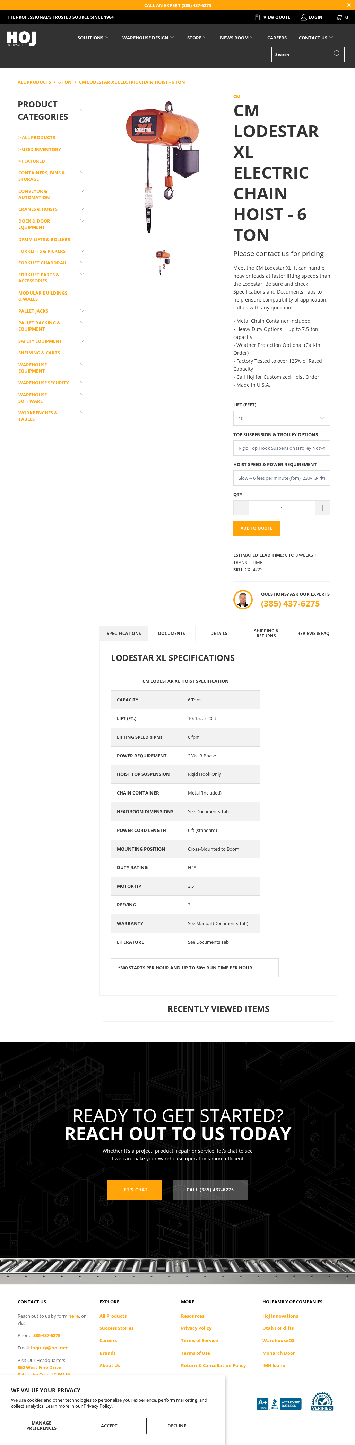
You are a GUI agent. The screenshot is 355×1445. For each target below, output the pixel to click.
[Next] (219, 165)
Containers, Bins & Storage (41, 176)
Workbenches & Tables (38, 416)
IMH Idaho (273, 1365)
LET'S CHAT (134, 1190)
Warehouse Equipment (32, 367)
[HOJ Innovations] (32, 38)
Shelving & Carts (39, 353)
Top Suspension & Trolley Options (275, 434)
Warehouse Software (32, 398)
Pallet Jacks (33, 311)
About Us (109, 1365)
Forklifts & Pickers (42, 251)
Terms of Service (199, 1340)
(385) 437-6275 (290, 603)
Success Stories (116, 1328)
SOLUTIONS (91, 38)
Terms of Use (195, 1353)
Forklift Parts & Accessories (38, 277)
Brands (107, 1353)
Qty (237, 494)
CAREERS (277, 38)
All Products (113, 1316)
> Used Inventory (39, 149)
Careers (108, 1340)
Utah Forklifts (278, 1328)
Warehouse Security (43, 382)
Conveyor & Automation (34, 194)
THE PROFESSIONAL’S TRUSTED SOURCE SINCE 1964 (60, 17)
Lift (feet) (244, 405)
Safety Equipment (40, 341)
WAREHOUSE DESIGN (146, 38)
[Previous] (106, 165)
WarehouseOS (278, 1340)
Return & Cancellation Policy (213, 1365)
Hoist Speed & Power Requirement (275, 464)
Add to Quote (256, 528)
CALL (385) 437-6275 (210, 1190)
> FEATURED (31, 161)
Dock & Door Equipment (34, 224)
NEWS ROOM (235, 38)
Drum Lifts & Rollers (44, 239)
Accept (109, 1425)
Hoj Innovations (280, 1316)
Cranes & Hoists (38, 209)
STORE (194, 38)
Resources (192, 1316)
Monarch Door (278, 1353)
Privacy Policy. (98, 1406)
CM (236, 96)
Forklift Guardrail (42, 263)
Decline (176, 1425)
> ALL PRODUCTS (36, 137)
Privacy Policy (196, 1328)
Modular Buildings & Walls (42, 296)
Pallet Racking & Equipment (39, 326)
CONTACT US (313, 38)
